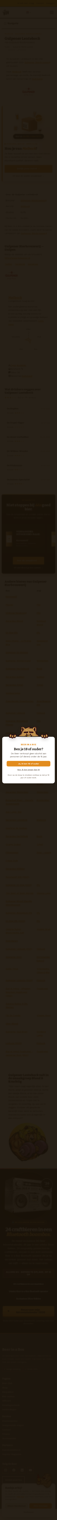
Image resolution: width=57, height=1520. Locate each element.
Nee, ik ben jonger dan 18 (28, 770)
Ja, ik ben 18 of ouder (28, 764)
